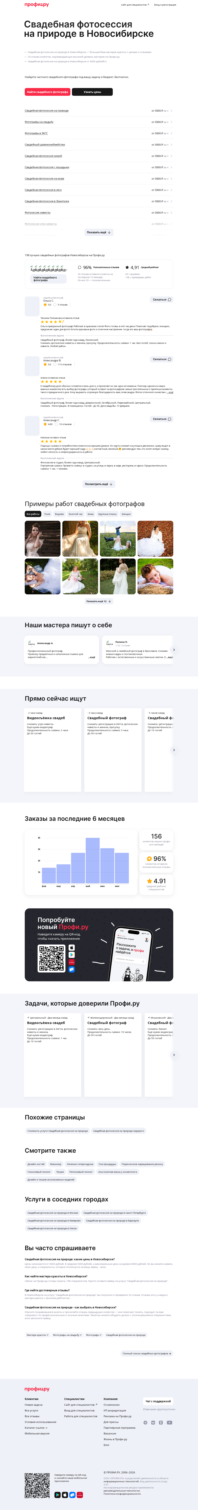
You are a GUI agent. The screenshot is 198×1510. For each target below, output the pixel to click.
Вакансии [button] (110, 1433)
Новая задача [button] (34, 1404)
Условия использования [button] (40, 1422)
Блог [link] (106, 1445)
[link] (47, 92)
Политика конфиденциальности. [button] (122, 1493)
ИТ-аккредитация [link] (115, 1410)
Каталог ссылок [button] (35, 1427)
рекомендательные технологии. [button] (122, 1490)
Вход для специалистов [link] (79, 1410)
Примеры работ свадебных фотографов (85, 503)
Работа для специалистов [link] (80, 1416)
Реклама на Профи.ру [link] (117, 1416)
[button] (161, 299)
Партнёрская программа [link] (120, 1427)
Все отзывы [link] (32, 1416)
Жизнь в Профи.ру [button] (115, 1439)
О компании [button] (112, 1404)
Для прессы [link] (111, 1422)
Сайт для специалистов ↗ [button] (81, 1404)
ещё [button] (92, 657)
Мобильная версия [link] (37, 1433)
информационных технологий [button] (121, 1481)
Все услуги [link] (31, 1410)
